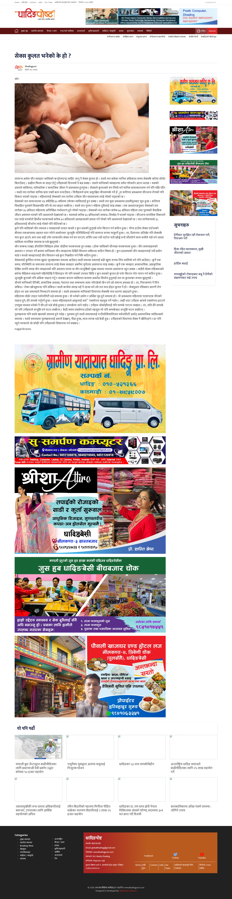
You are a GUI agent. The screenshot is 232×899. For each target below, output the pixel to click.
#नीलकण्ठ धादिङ (113, 36)
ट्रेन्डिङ (203, 31)
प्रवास (121, 31)
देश (56, 858)
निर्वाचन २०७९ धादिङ (86, 2)
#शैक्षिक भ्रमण (127, 36)
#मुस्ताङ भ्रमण (141, 36)
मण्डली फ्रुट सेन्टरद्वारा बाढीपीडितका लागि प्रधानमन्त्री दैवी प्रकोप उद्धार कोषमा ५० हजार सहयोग (36, 768)
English (212, 31)
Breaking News (26, 846)
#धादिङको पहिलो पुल (208, 36)
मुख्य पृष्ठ (24, 31)
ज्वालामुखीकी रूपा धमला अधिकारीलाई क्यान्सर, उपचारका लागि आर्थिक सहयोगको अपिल (38, 810)
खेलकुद (23, 849)
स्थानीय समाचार (37, 31)
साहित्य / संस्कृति (108, 31)
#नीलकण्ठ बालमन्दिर (157, 36)
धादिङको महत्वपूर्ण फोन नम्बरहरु (66, 2)
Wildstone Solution (128, 891)
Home (17, 2)
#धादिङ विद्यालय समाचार (176, 36)
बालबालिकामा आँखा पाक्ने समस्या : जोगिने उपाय (191, 808)
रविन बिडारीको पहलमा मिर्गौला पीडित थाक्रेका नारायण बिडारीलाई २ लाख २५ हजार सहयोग (89, 810)
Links (40, 2)
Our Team (48, 2)
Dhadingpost (31, 66)
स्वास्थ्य (140, 31)
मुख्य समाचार (25, 839)
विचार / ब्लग (52, 31)
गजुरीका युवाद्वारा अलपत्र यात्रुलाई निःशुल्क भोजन (86, 766)
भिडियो (149, 31)
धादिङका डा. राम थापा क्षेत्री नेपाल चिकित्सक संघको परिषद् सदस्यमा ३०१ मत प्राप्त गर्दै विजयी (141, 810)
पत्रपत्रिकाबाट (25, 852)
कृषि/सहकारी (93, 31)
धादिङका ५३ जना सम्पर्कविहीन (136, 764)
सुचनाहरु (130, 31)
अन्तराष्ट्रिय (58, 839)
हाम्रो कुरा (24, 2)
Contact (33, 2)
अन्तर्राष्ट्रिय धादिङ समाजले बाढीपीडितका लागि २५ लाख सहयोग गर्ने (191, 768)
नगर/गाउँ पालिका (67, 31)
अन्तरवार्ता (81, 31)
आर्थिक (57, 852)
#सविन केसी (193, 36)
